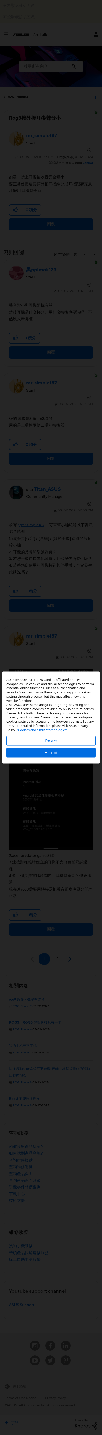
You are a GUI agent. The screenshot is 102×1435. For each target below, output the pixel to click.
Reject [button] (51, 741)
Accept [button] (51, 752)
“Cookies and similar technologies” (42, 730)
